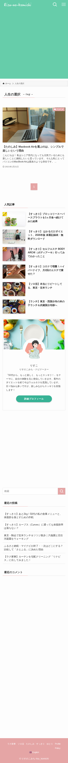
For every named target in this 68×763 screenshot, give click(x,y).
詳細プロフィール (34, 398)
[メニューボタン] (63, 4)
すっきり (40, 744)
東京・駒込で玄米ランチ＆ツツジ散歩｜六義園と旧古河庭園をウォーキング (33, 537)
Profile (58, 744)
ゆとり (50, 744)
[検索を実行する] (61, 491)
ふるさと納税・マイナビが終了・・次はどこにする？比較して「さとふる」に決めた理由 (33, 547)
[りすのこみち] (25, 4)
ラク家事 (11, 744)
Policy (57, 748)
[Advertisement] (34, 45)
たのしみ (30, 744)
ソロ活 (21, 744)
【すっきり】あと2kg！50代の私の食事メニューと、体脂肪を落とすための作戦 (33, 515)
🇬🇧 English (34, 752)
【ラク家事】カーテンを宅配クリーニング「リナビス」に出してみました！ (32, 558)
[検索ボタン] (54, 4)
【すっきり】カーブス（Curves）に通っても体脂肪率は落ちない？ (33, 526)
